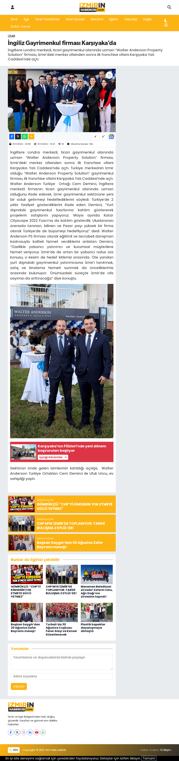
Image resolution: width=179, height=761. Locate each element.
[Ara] (169, 7)
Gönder (19, 686)
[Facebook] (11, 732)
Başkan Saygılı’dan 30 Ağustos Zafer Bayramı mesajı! (25, 627)
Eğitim (113, 19)
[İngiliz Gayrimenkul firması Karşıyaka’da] (62, 100)
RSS (15, 750)
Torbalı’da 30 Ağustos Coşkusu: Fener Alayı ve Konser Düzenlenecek (61, 629)
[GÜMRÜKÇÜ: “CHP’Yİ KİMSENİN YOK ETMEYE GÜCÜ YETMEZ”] (27, 574)
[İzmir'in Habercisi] (92, 7)
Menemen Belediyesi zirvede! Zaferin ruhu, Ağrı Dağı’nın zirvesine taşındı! (97, 592)
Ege (26, 19)
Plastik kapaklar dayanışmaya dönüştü (93, 627)
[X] (17, 732)
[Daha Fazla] (31, 136)
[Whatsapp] (43, 732)
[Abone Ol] (111, 136)
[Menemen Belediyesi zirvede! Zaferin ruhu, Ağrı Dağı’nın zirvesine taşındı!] (97, 574)
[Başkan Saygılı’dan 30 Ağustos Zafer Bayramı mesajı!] (27, 612)
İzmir (14, 19)
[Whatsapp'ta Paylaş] (25, 136)
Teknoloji (130, 19)
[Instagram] (24, 732)
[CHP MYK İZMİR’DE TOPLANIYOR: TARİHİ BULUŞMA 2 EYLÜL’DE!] (62, 574)
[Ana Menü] (166, 25)
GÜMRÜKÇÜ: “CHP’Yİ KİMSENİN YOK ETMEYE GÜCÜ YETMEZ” (26, 592)
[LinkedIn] (30, 732)
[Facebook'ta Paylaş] (11, 136)
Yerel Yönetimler (47, 19)
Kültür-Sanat (20, 27)
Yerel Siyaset (75, 19)
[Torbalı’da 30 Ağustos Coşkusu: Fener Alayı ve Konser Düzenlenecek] (62, 612)
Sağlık (147, 19)
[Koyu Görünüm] (165, 21)
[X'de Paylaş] (18, 136)
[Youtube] (37, 732)
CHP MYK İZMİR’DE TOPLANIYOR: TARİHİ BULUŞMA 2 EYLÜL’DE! (61, 590)
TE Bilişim (165, 750)
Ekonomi (97, 19)
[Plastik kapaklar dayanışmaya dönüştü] (97, 612)
